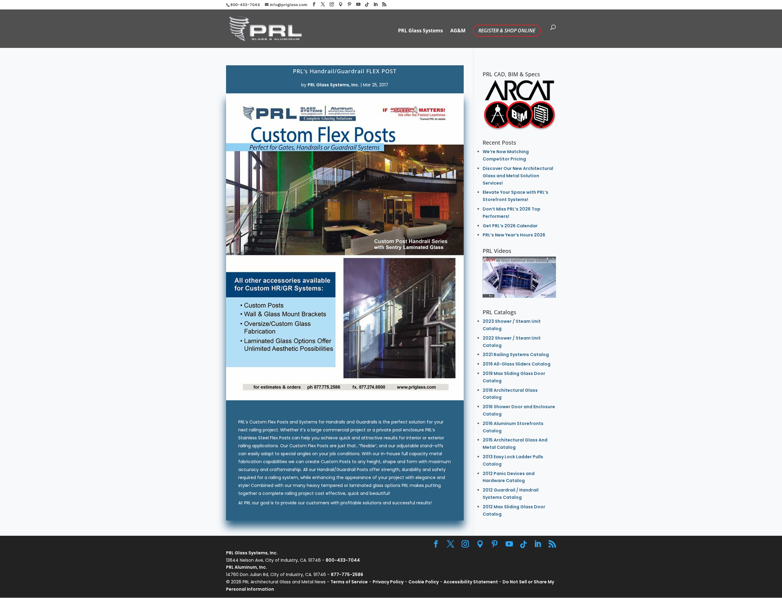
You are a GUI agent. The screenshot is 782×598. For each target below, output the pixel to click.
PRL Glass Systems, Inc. (333, 85)
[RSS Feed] (384, 4)
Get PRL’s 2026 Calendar (510, 226)
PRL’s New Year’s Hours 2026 (514, 235)
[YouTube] (358, 4)
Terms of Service (349, 582)
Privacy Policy (388, 582)
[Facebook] (314, 4)
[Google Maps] (340, 4)
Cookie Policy (423, 582)
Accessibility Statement (471, 582)
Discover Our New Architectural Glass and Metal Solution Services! (518, 175)
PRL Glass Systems (420, 31)
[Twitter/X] (323, 4)
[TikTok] (367, 4)
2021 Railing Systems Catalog (516, 354)
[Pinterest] (349, 4)
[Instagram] (332, 4)
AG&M (458, 31)
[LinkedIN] (375, 4)
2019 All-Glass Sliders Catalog (516, 364)
